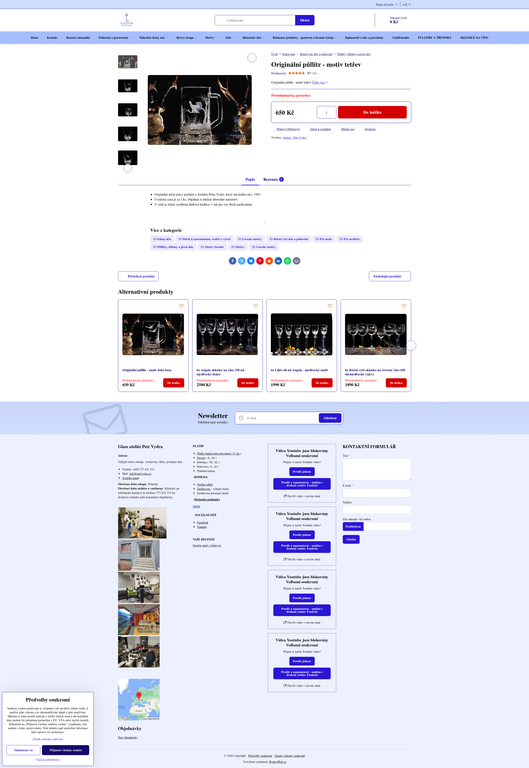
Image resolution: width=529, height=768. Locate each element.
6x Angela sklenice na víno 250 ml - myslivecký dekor (221, 371)
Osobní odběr (205, 484)
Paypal (201, 458)
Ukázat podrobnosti (47, 760)
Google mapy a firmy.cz (207, 545)
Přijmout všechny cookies (66, 750)
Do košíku (372, 112)
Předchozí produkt (141, 276)
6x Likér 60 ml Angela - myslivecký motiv (299, 369)
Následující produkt (387, 276)
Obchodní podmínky (207, 499)
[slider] (296, 73)
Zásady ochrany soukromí (290, 756)
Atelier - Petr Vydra (294, 137)
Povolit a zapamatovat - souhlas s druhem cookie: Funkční (302, 483)
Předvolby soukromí (260, 756)
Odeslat (351, 539)
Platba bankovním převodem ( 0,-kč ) (219, 453)
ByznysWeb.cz (277, 762)
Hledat (305, 20)
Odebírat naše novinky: (213, 422)
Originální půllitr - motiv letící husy (147, 369)
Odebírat (330, 417)
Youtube (202, 527)
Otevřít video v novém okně (303, 496)
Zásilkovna (204, 489)
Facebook (202, 522)
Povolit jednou (302, 471)
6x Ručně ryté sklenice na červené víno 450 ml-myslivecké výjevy (375, 371)
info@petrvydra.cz (140, 474)
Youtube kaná (130, 478)
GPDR (196, 506)
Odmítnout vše (23, 750)
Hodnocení (278, 73)
